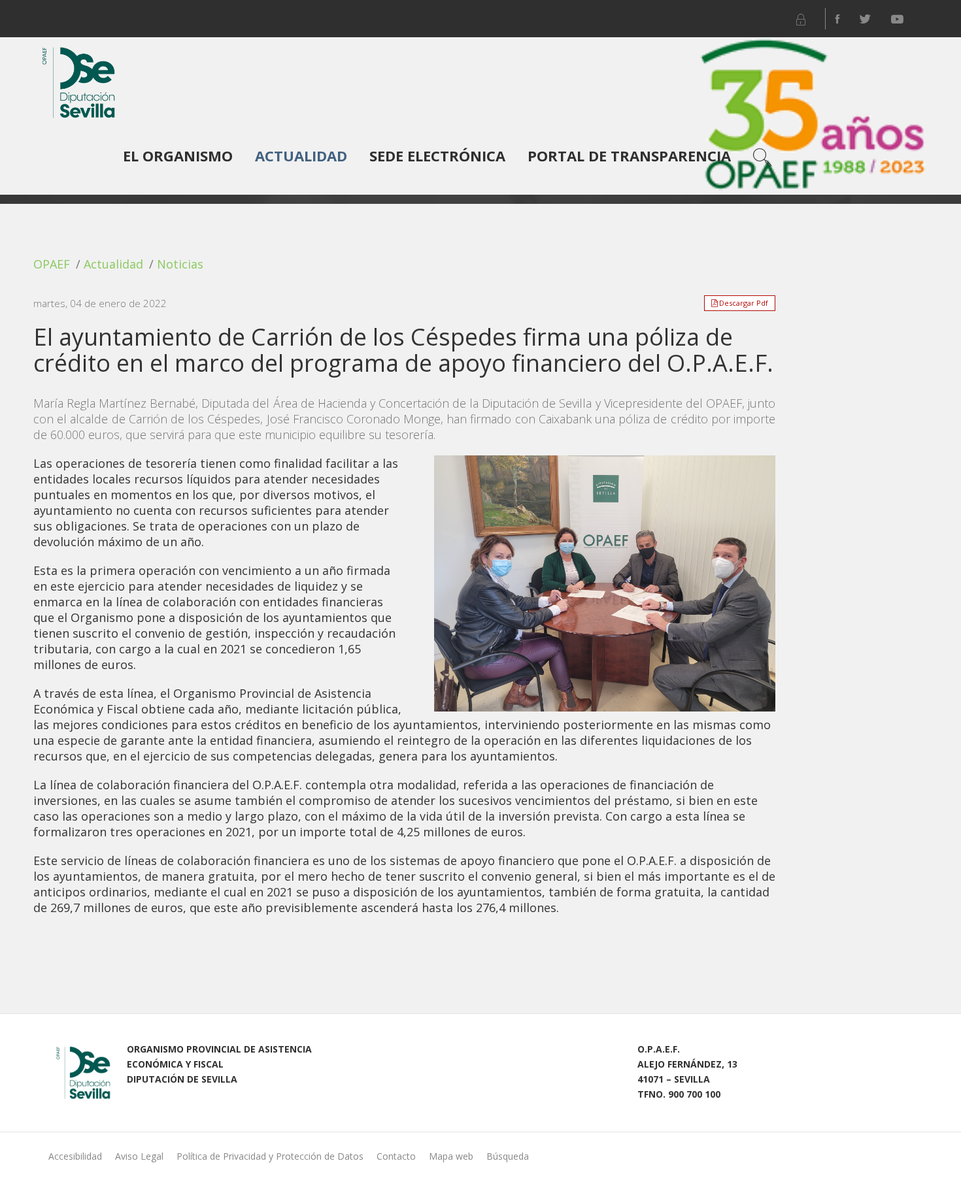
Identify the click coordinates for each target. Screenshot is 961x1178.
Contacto (396, 1156)
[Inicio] (75, 78)
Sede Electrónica (437, 155)
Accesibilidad (75, 1156)
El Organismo (178, 155)
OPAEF (51, 264)
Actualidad (301, 155)
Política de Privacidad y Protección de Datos (270, 1156)
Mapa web (451, 1156)
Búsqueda (507, 1156)
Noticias (180, 264)
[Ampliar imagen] (604, 583)
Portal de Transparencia (629, 155)
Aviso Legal (139, 1156)
